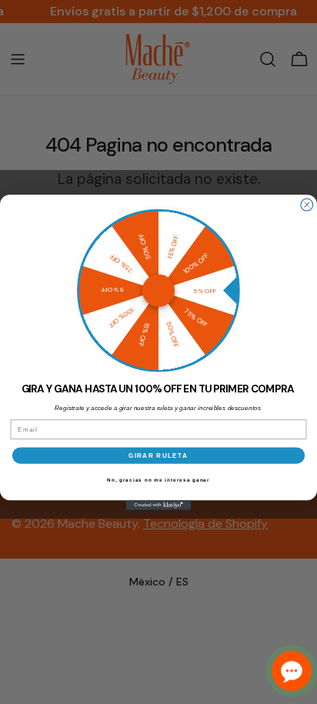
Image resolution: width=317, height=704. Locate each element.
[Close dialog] (307, 205)
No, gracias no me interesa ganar (158, 479)
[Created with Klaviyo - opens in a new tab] (159, 505)
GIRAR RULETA (158, 455)
